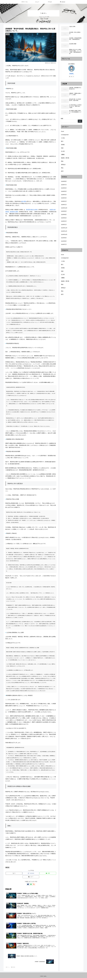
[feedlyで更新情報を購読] (31, 884)
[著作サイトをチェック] (28, 884)
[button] (31, 876)
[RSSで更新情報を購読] (34, 884)
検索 (62, 118)
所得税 (8, 867)
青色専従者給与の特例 (32, 209)
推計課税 (23, 201)
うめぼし (71, 73)
